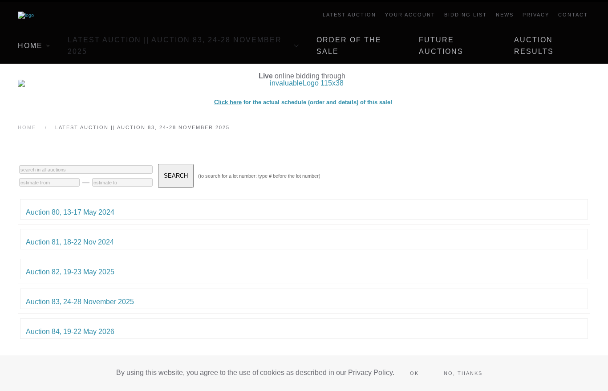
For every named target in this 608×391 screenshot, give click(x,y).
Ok (414, 373)
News (505, 14)
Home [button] (30, 45)
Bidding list (465, 14)
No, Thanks (463, 373)
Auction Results (534, 45)
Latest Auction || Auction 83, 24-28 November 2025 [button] (175, 45)
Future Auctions (441, 45)
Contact (573, 14)
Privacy (536, 14)
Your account (410, 14)
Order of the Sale (348, 45)
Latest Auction (349, 14)
